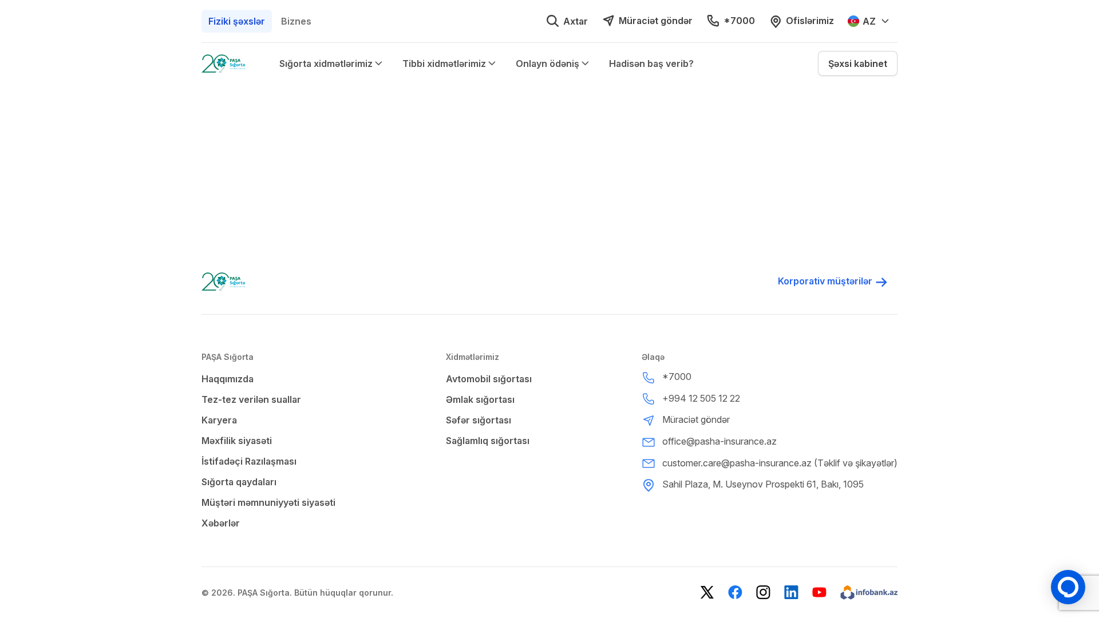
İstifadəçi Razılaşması (249, 461)
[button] (858, 63)
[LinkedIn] (791, 592)
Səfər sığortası (478, 420)
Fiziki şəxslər (236, 21)
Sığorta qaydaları (238, 482)
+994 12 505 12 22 (701, 398)
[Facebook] (735, 592)
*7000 (739, 20)
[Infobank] (869, 592)
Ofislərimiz (810, 20)
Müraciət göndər (656, 20)
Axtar (575, 21)
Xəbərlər (220, 523)
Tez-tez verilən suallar (251, 399)
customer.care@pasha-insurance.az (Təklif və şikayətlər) (780, 463)
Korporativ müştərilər (825, 281)
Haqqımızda (227, 379)
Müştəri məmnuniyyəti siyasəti (268, 502)
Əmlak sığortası (480, 399)
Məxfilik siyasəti (236, 440)
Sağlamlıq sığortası (487, 440)
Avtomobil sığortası (489, 379)
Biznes (296, 21)
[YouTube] (819, 592)
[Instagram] (763, 592)
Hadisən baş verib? (651, 63)
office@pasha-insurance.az (719, 441)
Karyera (219, 420)
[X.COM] (707, 592)
